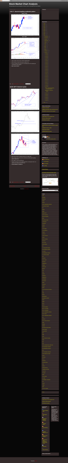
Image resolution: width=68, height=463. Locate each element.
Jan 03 (46, 98)
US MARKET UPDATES (46, 379)
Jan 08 (46, 86)
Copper (43, 232)
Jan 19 (46, 70)
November (46, 37)
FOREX (43, 265)
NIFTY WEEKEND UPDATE (47, 315)
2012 (44, 33)
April (45, 47)
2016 (44, 27)
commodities (44, 228)
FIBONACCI (44, 263)
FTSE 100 (44, 266)
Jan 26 (46, 60)
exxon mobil (44, 259)
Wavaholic (44, 446)
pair (43, 317)
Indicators (44, 284)
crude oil (43, 233)
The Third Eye (46, 161)
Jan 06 (46, 94)
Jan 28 (46, 57)
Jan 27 (46, 59)
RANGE (43, 324)
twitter (43, 374)
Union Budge (44, 376)
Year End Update (45, 388)
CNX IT (43, 226)
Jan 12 (46, 80)
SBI (43, 332)
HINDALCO (44, 277)
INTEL (43, 287)
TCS (43, 364)
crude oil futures (45, 235)
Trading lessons (45, 367)
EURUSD (43, 258)
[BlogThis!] (27, 83)
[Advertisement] (24, 74)
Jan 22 (46, 66)
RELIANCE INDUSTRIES (46, 327)
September (46, 40)
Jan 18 (46, 72)
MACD (43, 294)
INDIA (43, 282)
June (45, 44)
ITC (43, 291)
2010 (44, 102)
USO (43, 386)
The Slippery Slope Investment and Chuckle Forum (45, 441)
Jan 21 (46, 67)
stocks (43, 355)
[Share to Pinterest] (30, 83)
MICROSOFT (44, 296)
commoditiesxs (44, 230)
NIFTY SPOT (44, 313)
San (49, 136)
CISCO (43, 225)
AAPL (43, 195)
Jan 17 (46, 73)
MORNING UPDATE (45, 298)
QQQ (43, 322)
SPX (43, 343)
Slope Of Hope (45, 449)
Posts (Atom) (27, 188)
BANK (43, 211)
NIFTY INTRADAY (45, 310)
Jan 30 (46, 54)
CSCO (43, 237)
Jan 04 (46, 97)
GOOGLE (44, 275)
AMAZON (44, 199)
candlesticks (44, 221)
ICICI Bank (44, 280)
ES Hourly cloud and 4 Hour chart (49, 172)
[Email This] (26, 83)
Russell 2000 (44, 331)
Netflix (43, 301)
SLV (43, 341)
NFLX (43, 303)
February (46, 50)
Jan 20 (46, 69)
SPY (43, 350)
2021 (44, 23)
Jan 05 (46, 95)
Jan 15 (46, 76)
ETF (43, 256)
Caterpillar (44, 223)
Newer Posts (12, 186)
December (46, 36)
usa (43, 381)
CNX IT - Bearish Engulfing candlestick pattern (22, 11)
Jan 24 (46, 63)
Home (25, 186)
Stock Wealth (45, 163)
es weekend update (45, 254)
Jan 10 (46, 83)
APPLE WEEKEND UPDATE (47, 204)
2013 (44, 32)
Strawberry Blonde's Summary (44, 419)
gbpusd (43, 268)
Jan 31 (46, 53)
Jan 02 (46, 100)
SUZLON (43, 360)
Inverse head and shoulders (47, 289)
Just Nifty (45, 165)
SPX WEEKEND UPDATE (46, 348)
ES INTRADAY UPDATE (46, 249)
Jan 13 (46, 79)
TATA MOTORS (45, 362)
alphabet (43, 197)
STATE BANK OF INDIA (46, 353)
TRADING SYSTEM (45, 369)
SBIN (43, 334)
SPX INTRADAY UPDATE (46, 346)
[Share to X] (28, 83)
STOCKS (43, 357)
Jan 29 (46, 56)
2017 (44, 26)
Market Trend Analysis (45, 436)
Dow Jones (44, 242)
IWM (43, 292)
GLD (43, 270)
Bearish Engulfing (45, 216)
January (45, 52)
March (45, 49)
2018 (44, 24)
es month (43, 251)
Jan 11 (46, 82)
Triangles (43, 372)
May (45, 46)
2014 (44, 30)
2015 (44, 29)
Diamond (43, 240)
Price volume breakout (46, 320)
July (45, 43)
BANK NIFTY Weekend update (18, 86)
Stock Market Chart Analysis (23, 4)
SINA (43, 339)
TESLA (43, 365)
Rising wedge (44, 329)
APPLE (43, 202)
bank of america (45, 214)
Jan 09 (46, 85)
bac (43, 207)
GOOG (43, 273)
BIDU (43, 218)
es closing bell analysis (46, 247)
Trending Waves (44, 424)
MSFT (43, 299)
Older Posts (37, 186)
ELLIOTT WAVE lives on (45, 432)
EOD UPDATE (44, 244)
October (45, 39)
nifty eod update (45, 306)
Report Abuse (45, 169)
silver (43, 336)
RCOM (43, 325)
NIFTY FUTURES (45, 308)
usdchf (43, 383)
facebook (43, 261)
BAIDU (43, 209)
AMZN (43, 200)
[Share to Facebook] (29, 83)
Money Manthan (46, 159)
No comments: (21, 83)
